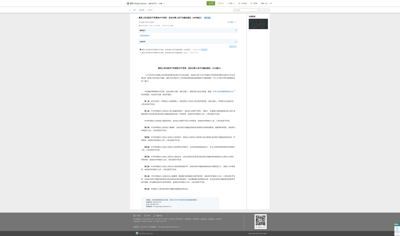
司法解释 (141, 22)
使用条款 (211, 219)
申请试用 (221, 3)
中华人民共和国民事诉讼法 (223, 91)
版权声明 (188, 219)
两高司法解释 (149, 22)
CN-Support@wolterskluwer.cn (169, 227)
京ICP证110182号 (161, 219)
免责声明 (196, 219)
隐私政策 (204, 219)
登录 (211, 3)
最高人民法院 (143, 26)
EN (271, 3)
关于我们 (219, 219)
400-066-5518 (145, 227)
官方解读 (231, 22)
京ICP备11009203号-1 (176, 219)
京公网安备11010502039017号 (143, 219)
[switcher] (164, 3)
